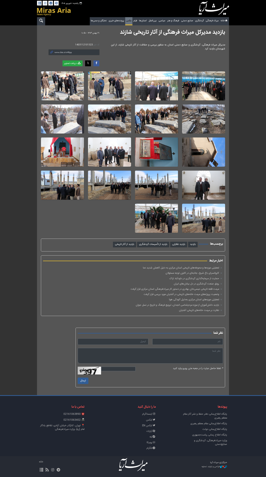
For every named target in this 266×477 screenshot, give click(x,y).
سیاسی (162, 21)
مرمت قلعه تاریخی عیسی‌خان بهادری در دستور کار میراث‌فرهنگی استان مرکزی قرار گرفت (175, 289)
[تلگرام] (50, 3)
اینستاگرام (147, 414)
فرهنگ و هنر (173, 21)
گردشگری (199, 21)
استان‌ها (143, 21)
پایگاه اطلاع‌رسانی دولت (215, 429)
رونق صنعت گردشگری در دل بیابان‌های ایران (196, 284)
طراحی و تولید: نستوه (211, 466)
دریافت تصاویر (70, 63)
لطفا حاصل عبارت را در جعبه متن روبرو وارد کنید (198, 368)
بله (151, 437)
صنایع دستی (187, 21)
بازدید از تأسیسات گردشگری (153, 244)
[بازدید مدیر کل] (203, 86)
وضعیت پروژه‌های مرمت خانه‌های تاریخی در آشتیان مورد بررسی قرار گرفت (181, 294)
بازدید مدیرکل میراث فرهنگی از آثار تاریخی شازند (172, 32)
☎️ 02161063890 (74, 414)
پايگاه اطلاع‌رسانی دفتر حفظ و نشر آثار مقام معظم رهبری (205, 416)
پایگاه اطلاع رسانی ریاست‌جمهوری (209, 435)
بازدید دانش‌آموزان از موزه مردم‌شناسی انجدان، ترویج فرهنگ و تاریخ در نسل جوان (177, 305)
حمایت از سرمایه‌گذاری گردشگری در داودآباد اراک (194, 279)
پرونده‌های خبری (116, 21)
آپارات (149, 431)
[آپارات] (56, 3)
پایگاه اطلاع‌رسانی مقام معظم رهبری (208, 424)
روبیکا (149, 443)
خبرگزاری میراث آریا (214, 9)
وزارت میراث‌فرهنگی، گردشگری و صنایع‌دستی (210, 442)
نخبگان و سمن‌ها (99, 21)
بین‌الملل (153, 21)
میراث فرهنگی (212, 21)
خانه (223, 21)
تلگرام (149, 448)
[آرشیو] (39, 3)
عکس (128, 21)
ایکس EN (147, 426)
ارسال (83, 381)
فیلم (135, 21)
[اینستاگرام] (45, 3)
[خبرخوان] (47, 470)
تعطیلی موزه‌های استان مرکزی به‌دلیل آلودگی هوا (194, 300)
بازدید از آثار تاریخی (124, 244)
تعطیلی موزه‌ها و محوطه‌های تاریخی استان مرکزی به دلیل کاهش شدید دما (181, 268)
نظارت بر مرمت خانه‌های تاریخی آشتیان (199, 310)
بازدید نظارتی (178, 244)
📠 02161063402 (74, 420)
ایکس (149, 420)
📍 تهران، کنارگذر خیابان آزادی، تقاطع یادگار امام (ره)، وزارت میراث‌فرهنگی (62, 427)
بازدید (193, 244)
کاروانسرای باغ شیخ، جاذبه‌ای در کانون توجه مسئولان (192, 273)
